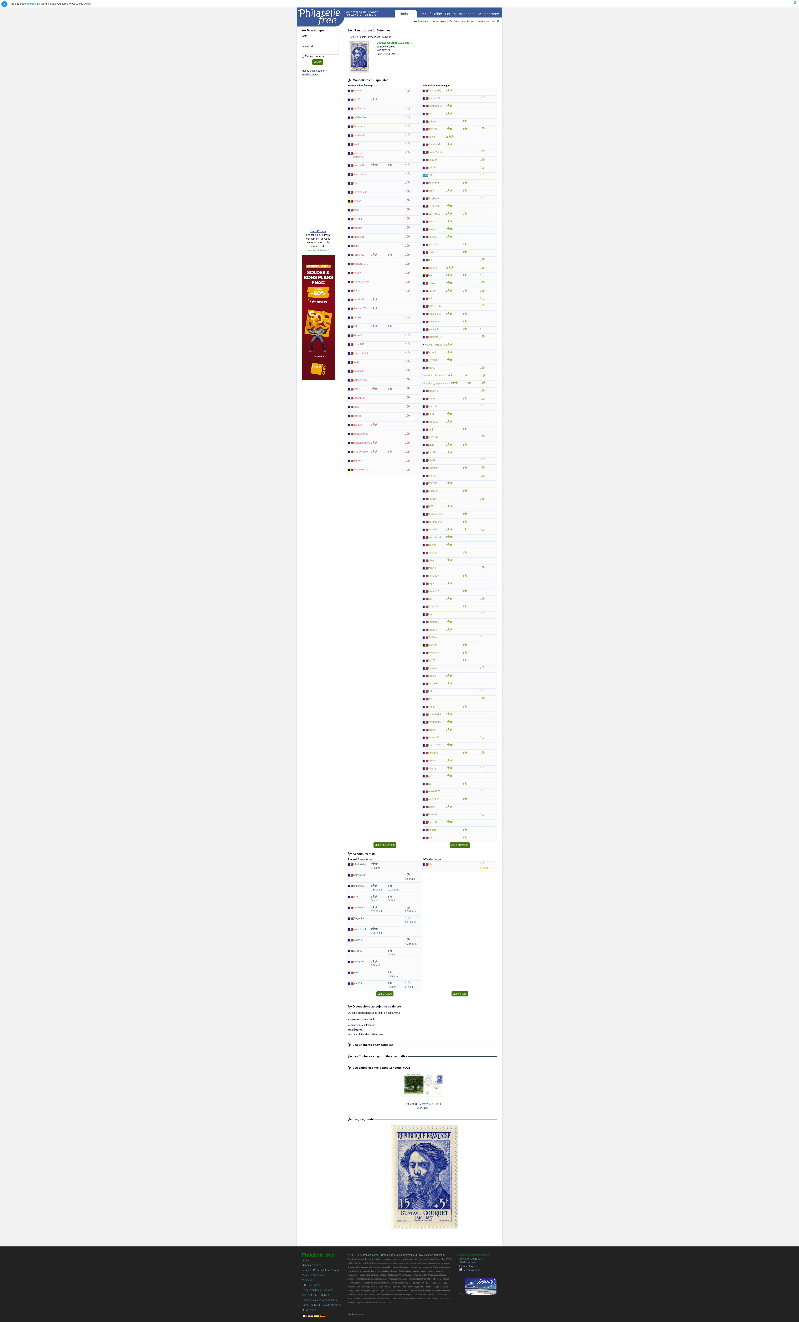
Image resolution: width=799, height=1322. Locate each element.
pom (430, 837)
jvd (430, 783)
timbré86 (433, 822)
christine (433, 752)
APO (430, 776)
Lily (355, 183)
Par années (438, 21)
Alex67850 (434, 791)
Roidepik (358, 371)
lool (430, 614)
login (304, 36)
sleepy (357, 272)
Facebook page (471, 1270)
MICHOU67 (434, 306)
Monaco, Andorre (311, 1265)
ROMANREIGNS (435, 344)
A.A (430, 298)
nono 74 (433, 406)
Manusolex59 (361, 281)
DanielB (432, 544)
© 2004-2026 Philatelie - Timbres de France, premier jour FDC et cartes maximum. (396, 1255)
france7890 (434, 745)
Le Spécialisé (431, 14)
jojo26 (356, 99)
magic (431, 229)
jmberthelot (434, 714)
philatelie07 (435, 313)
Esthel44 (358, 460)
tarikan (432, 568)
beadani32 (434, 98)
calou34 (432, 159)
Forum (450, 14)
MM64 (431, 460)
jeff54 (431, 506)
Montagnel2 (435, 105)
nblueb (432, 675)
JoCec (431, 290)
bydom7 (432, 668)
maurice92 (434, 144)
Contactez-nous (356, 1314)
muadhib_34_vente (434, 375)
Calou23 (433, 606)
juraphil (432, 267)
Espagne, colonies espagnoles (319, 1300)
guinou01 (433, 491)
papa (356, 245)
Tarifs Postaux (318, 231)
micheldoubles (361, 442)
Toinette (432, 552)
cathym (357, 415)
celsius (357, 201)
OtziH (431, 190)
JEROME (358, 254)
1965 (431, 175)
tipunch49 (359, 344)
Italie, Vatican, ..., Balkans (316, 1295)
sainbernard (360, 108)
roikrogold (434, 321)
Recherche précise (461, 21)
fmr (430, 113)
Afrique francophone (313, 1275)
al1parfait (433, 206)
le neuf (432, 352)
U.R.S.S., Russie (311, 1285)
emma (431, 706)
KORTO (432, 483)
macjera (432, 645)
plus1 (356, 972)
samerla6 (433, 575)
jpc (430, 699)
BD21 (431, 260)
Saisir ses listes (468, 1262)
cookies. (31, 3)
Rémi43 (357, 335)
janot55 (357, 983)
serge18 (433, 529)
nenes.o (432, 475)
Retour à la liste (357, 37)
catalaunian (360, 117)
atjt (430, 598)
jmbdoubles (435, 722)
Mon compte (488, 14)
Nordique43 (435, 521)
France (306, 1260)
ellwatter (433, 467)
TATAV (431, 283)
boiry (356, 290)
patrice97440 (360, 380)
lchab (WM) (434, 90)
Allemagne (308, 1280)
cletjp (431, 429)
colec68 (432, 683)
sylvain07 (358, 299)
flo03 (431, 414)
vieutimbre (359, 907)
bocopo (432, 814)
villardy (432, 768)
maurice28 (434, 591)
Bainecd (433, 129)
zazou (356, 406)
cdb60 (431, 367)
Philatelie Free (321, 17)
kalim (356, 210)
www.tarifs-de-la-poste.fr (318, 250)
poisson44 (359, 875)
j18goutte (358, 918)
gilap (431, 560)
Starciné (433, 244)
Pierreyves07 (360, 451)
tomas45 (433, 390)
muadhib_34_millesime (436, 383)
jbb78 (431, 806)
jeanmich (433, 329)
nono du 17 (359, 174)
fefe (430, 275)
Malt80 (432, 729)
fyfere (431, 444)
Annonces (467, 14)
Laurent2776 (360, 353)
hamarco (433, 421)
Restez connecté (314, 56)
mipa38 (432, 498)
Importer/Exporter (469, 1266)
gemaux (432, 221)
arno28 (357, 389)
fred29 (431, 398)
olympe (357, 90)
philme (432, 121)
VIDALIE (358, 219)
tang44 (432, 760)
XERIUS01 (434, 213)
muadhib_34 (435, 337)
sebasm (357, 317)
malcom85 (359, 165)
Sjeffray (432, 637)
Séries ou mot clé (487, 21)
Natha (356, 362)
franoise (357, 227)
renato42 (433, 437)
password (307, 46)
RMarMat (358, 236)
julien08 (357, 950)
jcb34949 (433, 183)
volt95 (431, 136)
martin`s (357, 940)
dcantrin (357, 424)
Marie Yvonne (436, 152)
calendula (433, 799)
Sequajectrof (435, 514)
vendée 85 (359, 135)
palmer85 (433, 622)
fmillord (432, 829)
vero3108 (433, 360)
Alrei (356, 896)
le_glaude (434, 198)
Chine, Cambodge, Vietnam (317, 1290)
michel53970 (360, 263)
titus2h (432, 452)
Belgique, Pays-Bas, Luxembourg (321, 1270)
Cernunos (359, 126)
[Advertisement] (318, 162)
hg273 (431, 660)
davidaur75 (359, 308)
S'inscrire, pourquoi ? (471, 1258)
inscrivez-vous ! (310, 74)
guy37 (431, 167)
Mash (356, 144)
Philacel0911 (360, 469)
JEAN (431, 252)
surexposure (360, 192)
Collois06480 (360, 433)
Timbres (405, 14)
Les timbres (420, 21)
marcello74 (434, 537)
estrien (432, 236)
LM (355, 326)
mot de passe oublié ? (314, 70)
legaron (432, 629)
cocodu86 (359, 398)
